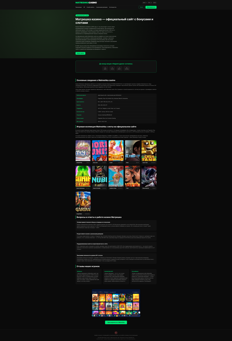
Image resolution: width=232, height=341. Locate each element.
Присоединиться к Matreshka (116, 322)
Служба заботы (90, 7)
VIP (84, 7)
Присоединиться (151, 7)
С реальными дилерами (101, 7)
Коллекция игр (112, 7)
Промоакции (79, 7)
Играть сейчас (80, 53)
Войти (155, 2)
